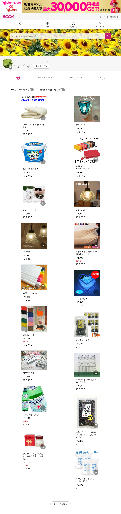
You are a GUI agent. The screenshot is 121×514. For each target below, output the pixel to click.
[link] (34, 109)
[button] (8, 63)
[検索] (108, 36)
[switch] (31, 89)
